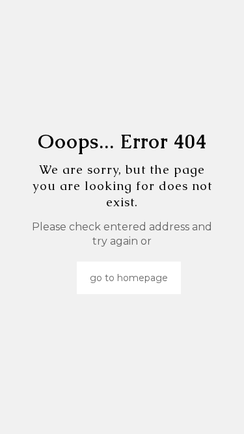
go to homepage (129, 278)
